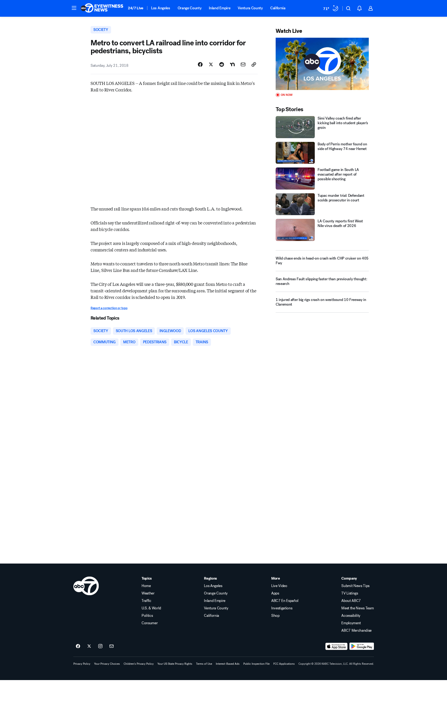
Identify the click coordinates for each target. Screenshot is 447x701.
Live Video (279, 586)
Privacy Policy (81, 663)
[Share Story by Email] (243, 64)
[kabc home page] (86, 586)
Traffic (146, 601)
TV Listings (349, 593)
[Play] (322, 64)
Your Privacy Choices (107, 663)
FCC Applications (284, 663)
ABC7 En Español (284, 601)
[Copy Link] (254, 64)
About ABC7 (351, 601)
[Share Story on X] (211, 64)
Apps (275, 593)
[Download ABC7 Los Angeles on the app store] (336, 646)
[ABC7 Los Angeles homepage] (102, 8)
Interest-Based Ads (228, 663)
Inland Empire (219, 8)
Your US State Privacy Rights (174, 663)
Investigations (281, 608)
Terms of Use (204, 663)
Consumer (150, 623)
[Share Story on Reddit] (222, 64)
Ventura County (250, 8)
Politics (147, 616)
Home (146, 586)
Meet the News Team (357, 608)
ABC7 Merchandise (356, 630)
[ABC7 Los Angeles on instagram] (100, 646)
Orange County (190, 8)
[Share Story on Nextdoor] (232, 64)
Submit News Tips (355, 586)
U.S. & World (151, 608)
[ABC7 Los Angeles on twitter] (89, 646)
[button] (74, 8)
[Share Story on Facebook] (200, 64)
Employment (351, 623)
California (277, 8)
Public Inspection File (256, 663)
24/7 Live (135, 8)
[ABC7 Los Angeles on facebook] (78, 646)
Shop (275, 616)
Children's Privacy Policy (139, 663)
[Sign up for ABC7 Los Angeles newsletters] (111, 646)
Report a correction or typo (109, 308)
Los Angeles (160, 8)
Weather (148, 593)
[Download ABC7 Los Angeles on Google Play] (361, 646)
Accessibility (350, 616)
